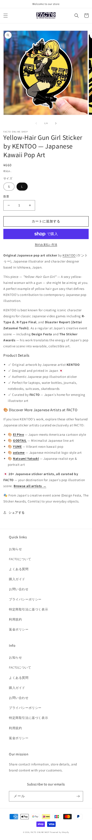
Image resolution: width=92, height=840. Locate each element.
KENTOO (69, 255)
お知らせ (15, 549)
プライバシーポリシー (25, 599)
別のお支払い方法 (46, 244)
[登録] (78, 796)
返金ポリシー (19, 629)
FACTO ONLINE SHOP (40, 832)
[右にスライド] (56, 123)
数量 (6, 196)
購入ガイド (17, 579)
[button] (5, 15)
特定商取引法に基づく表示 (28, 609)
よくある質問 (19, 569)
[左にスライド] (36, 123)
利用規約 (15, 619)
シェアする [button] (16, 513)
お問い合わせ (19, 589)
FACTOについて (20, 559)
